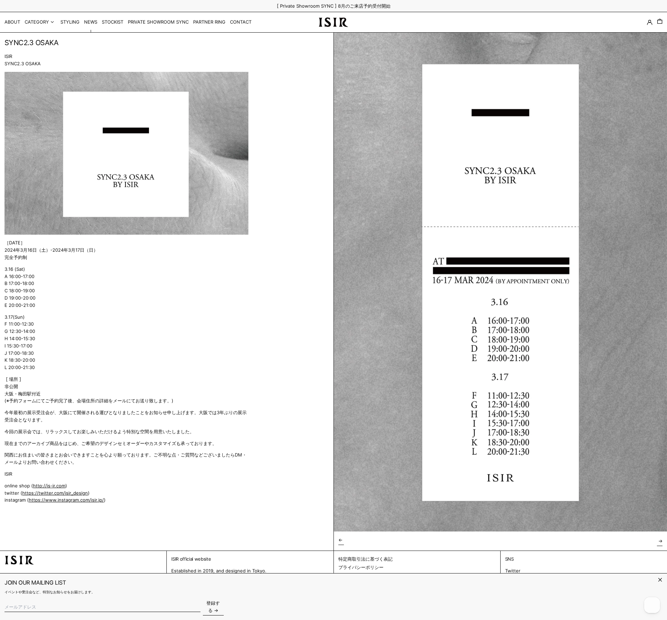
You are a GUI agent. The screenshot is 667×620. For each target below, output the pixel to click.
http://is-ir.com (49, 485)
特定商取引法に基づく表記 (365, 559)
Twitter (512, 570)
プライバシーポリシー (361, 567)
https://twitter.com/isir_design (55, 493)
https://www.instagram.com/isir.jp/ (66, 500)
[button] (659, 22)
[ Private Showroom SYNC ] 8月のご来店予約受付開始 (333, 6)
